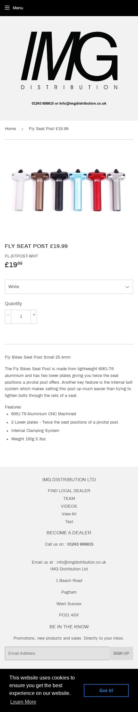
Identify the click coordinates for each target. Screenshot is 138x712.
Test (69, 522)
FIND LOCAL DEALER (69, 491)
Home (10, 128)
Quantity (13, 303)
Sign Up (121, 653)
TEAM (69, 498)
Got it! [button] (106, 690)
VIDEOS (69, 506)
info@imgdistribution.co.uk (81, 562)
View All (69, 514)
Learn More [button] (23, 702)
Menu (18, 8)
